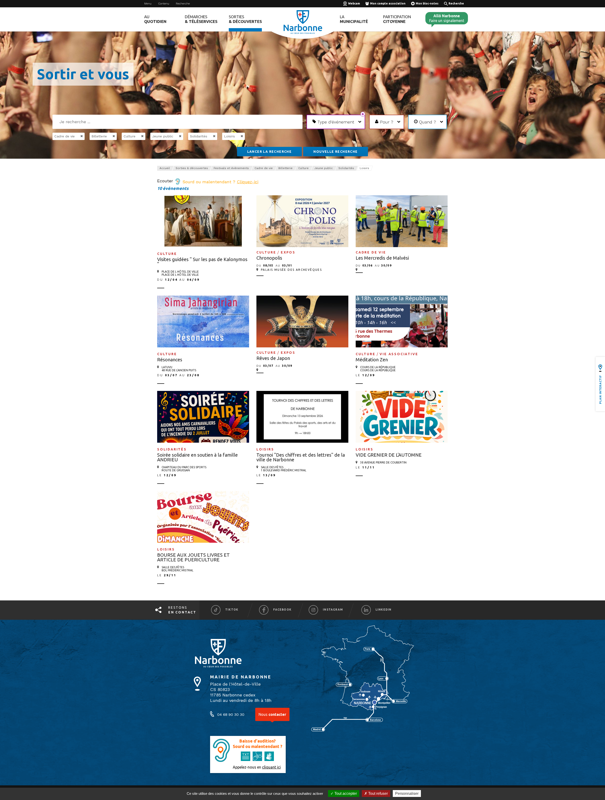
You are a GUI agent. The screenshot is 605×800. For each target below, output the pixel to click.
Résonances (169, 359)
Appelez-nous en (257, 767)
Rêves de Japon (273, 358)
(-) (77, 136)
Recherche (183, 3)
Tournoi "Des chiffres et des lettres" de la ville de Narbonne (300, 457)
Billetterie (285, 168)
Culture (303, 168)
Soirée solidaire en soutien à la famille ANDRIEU (197, 457)
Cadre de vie (264, 168)
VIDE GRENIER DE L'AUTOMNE (389, 455)
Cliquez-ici (247, 181)
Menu (147, 3)
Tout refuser (377, 793)
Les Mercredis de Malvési (382, 258)
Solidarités (346, 168)
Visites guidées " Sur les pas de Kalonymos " (202, 262)
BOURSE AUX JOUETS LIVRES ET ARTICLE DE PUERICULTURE (193, 557)
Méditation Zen (372, 359)
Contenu (163, 3)
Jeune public (323, 168)
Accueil (165, 168)
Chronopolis (269, 258)
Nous (272, 714)
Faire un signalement (446, 18)
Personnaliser (407, 793)
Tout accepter (345, 793)
